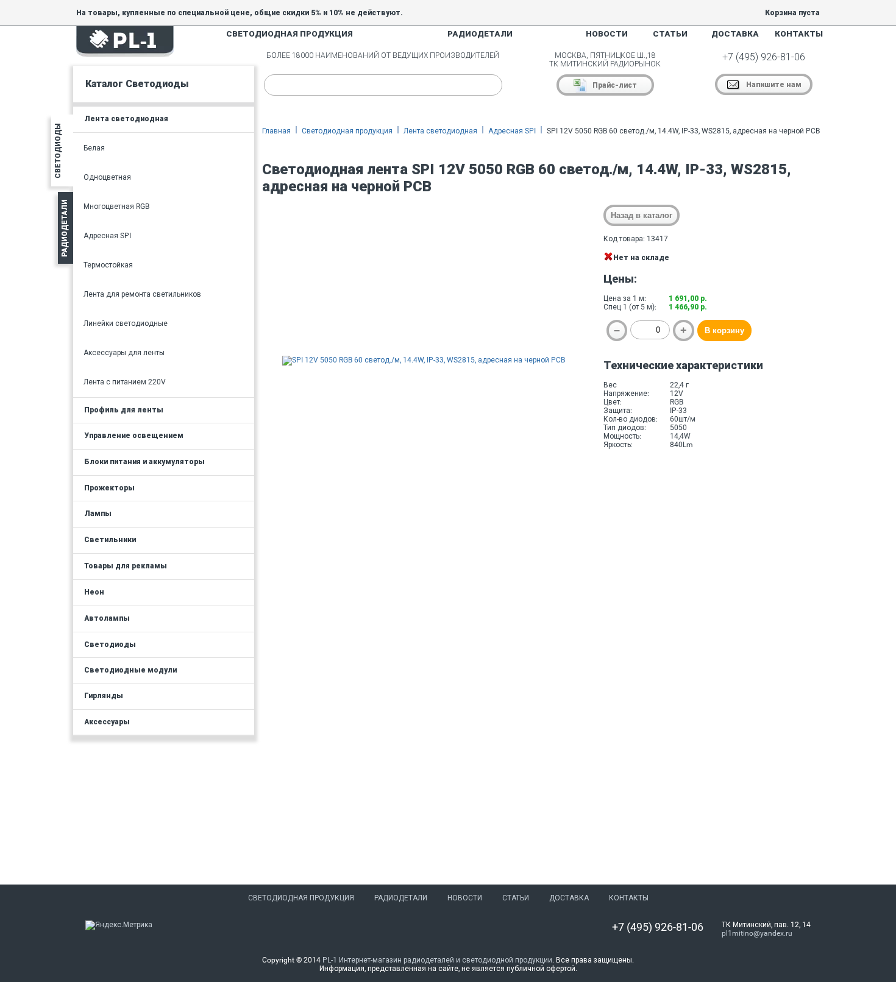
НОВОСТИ (607, 33)
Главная (276, 131)
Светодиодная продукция (347, 131)
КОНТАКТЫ (799, 33)
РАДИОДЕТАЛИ (480, 33)
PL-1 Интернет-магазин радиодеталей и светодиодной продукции (437, 960)
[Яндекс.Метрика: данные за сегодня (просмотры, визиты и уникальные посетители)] (118, 925)
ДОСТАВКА (735, 33)
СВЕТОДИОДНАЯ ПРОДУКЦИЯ (289, 33)
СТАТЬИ (670, 33)
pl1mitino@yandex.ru (757, 933)
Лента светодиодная (440, 131)
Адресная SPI (512, 131)
